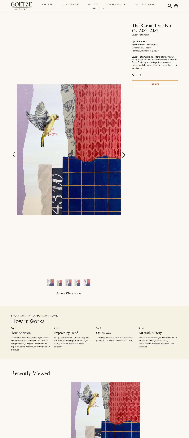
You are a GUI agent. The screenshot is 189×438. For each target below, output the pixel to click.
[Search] (170, 6)
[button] (47, 4)
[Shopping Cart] (176, 6)
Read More (137, 68)
